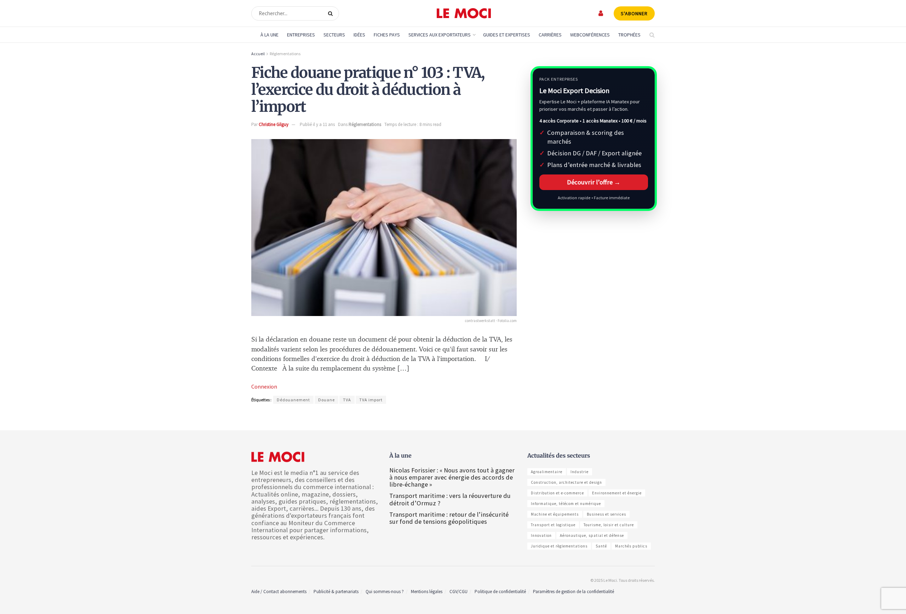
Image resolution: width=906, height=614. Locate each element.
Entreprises (301, 34)
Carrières (550, 34)
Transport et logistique (553, 524)
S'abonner (634, 13)
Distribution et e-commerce (557, 492)
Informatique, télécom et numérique (566, 503)
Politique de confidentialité (500, 592)
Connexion (264, 386)
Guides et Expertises (506, 34)
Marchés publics (631, 546)
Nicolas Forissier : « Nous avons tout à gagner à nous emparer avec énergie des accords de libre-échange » (452, 477)
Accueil (258, 53)
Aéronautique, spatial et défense (592, 535)
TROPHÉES (629, 34)
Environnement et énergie (617, 492)
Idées (359, 34)
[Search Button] (332, 13)
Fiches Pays (387, 34)
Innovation (541, 535)
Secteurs (334, 34)
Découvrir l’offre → (593, 182)
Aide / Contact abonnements (278, 592)
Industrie (579, 471)
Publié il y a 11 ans (317, 124)
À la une (269, 34)
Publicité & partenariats (336, 592)
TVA (347, 399)
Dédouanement (293, 399)
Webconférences (590, 34)
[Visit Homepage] (464, 13)
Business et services (606, 514)
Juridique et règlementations (559, 546)
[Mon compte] (601, 13)
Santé (601, 546)
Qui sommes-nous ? (385, 592)
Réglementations (285, 53)
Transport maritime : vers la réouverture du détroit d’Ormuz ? (450, 499)
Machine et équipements (555, 514)
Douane (326, 399)
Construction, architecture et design (566, 482)
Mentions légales (426, 592)
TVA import (371, 399)
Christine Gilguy (273, 124)
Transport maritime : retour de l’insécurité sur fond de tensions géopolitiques (449, 518)
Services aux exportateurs (439, 34)
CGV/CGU (458, 592)
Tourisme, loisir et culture (609, 524)
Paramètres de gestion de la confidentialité (573, 592)
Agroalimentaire (546, 471)
